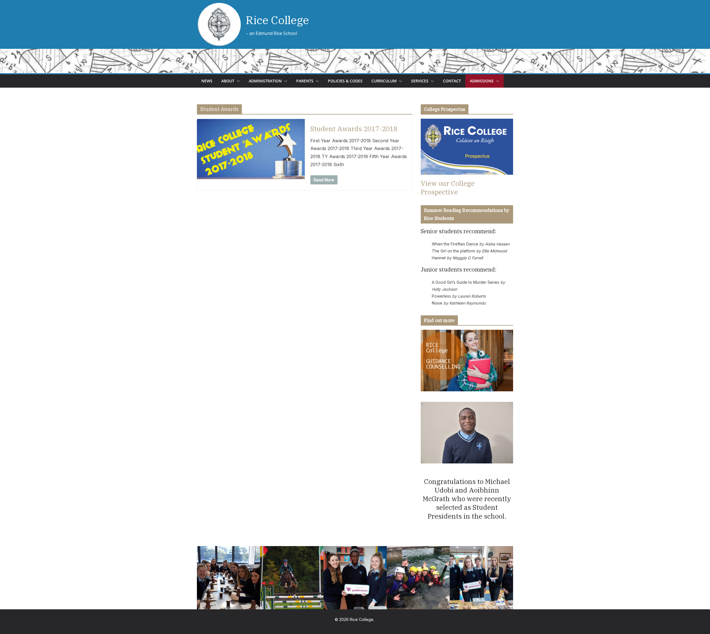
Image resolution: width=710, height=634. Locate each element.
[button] (237, 81)
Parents (304, 80)
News (206, 80)
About (227, 80)
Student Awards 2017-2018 (353, 128)
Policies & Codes (345, 80)
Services (419, 80)
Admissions (482, 80)
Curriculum (384, 80)
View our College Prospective (448, 187)
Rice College (277, 20)
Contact (452, 80)
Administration (265, 80)
